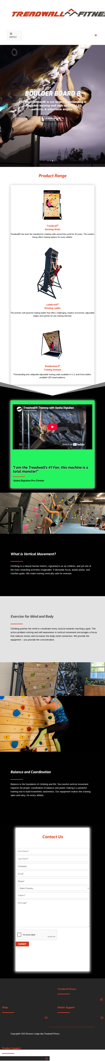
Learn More (52, 118)
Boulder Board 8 (52, 93)
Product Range (52, 176)
